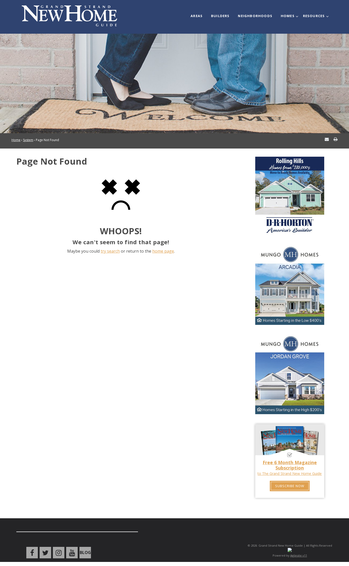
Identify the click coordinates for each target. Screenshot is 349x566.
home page (163, 251)
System (28, 140)
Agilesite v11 (298, 555)
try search (110, 251)
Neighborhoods (255, 16)
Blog (85, 552)
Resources (314, 16)
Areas (197, 16)
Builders (220, 16)
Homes (288, 16)
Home (15, 140)
